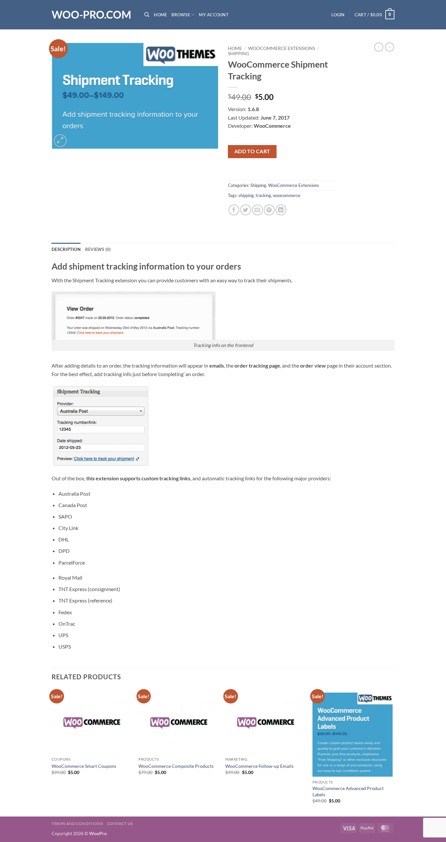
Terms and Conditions (77, 823)
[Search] (146, 14)
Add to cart (252, 151)
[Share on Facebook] (234, 210)
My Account (214, 14)
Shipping (238, 53)
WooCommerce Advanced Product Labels (348, 791)
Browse (180, 14)
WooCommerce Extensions (281, 48)
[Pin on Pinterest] (269, 210)
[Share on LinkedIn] (281, 210)
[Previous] (52, 752)
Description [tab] (66, 249)
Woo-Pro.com (91, 14)
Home (160, 14)
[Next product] (378, 47)
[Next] (392, 752)
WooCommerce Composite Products (176, 766)
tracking (263, 195)
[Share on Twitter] (245, 210)
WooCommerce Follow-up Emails (259, 766)
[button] (337, 14)
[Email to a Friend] (257, 210)
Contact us (120, 823)
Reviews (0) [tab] (98, 249)
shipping (246, 195)
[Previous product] (389, 47)
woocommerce (286, 195)
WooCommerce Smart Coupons (84, 766)
